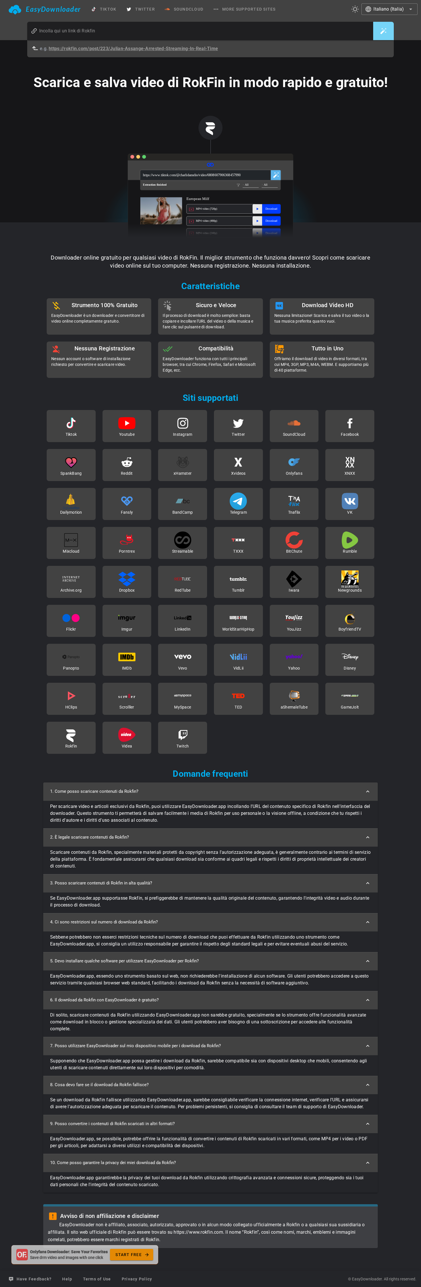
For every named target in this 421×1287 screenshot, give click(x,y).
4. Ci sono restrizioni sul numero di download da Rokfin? (104, 922)
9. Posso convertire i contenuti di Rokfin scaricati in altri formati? (112, 1123)
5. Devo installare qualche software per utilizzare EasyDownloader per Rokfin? (124, 961)
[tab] (44, 9)
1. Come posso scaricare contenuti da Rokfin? (94, 791)
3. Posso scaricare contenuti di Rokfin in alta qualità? (101, 883)
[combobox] (389, 9)
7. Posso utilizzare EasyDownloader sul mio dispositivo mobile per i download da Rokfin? (135, 1045)
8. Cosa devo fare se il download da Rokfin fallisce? (99, 1084)
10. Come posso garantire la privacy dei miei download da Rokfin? (113, 1162)
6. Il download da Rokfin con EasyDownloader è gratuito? (104, 999)
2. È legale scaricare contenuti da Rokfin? (89, 837)
